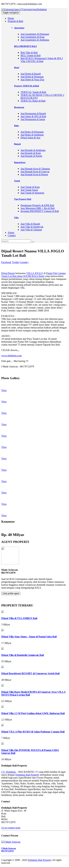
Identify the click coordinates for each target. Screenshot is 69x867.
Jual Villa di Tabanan (31, 229)
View (4, 390)
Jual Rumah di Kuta (31, 153)
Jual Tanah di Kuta (30, 187)
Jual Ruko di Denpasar (32, 131)
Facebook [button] (6, 262)
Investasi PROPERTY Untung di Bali (40, 211)
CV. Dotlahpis (8, 771)
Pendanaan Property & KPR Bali (37, 205)
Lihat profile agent (11, 593)
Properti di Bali (15, 21)
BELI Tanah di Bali (31, 55)
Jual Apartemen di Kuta (32, 37)
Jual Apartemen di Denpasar (35, 34)
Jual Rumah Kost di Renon (34, 174)
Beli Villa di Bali (29, 52)
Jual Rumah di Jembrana (33, 150)
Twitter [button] (15, 262)
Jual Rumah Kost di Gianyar (35, 171)
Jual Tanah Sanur (29, 190)
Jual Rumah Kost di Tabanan (35, 168)
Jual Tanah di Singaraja (32, 192)
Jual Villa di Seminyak (32, 226)
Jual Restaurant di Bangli (33, 113)
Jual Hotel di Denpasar (32, 76)
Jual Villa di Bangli (30, 223)
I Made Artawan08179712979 (8, 849)
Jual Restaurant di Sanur (33, 119)
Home (11, 18)
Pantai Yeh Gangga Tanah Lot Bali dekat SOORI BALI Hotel (33, 274)
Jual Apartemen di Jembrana (35, 39)
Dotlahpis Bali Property (27, 774)
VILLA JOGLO (34, 273)
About (11, 232)
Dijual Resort (8, 273)
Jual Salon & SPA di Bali (33, 116)
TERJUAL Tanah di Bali (33, 92)
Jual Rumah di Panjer (31, 156)
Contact (12, 235)
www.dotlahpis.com (11, 355)
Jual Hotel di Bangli (31, 73)
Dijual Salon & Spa (30, 137)
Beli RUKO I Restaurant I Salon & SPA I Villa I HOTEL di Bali (42, 60)
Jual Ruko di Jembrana (32, 134)
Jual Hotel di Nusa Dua (32, 79)
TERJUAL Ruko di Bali (33, 100)
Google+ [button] (24, 262)
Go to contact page (10, 827)
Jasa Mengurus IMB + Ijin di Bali (38, 208)
